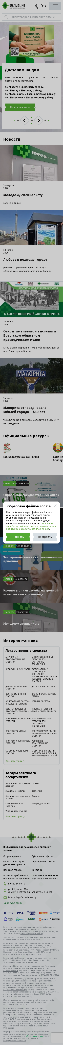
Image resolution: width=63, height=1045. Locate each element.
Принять (18, 537)
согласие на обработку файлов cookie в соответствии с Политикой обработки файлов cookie (31, 526)
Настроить (45, 537)
